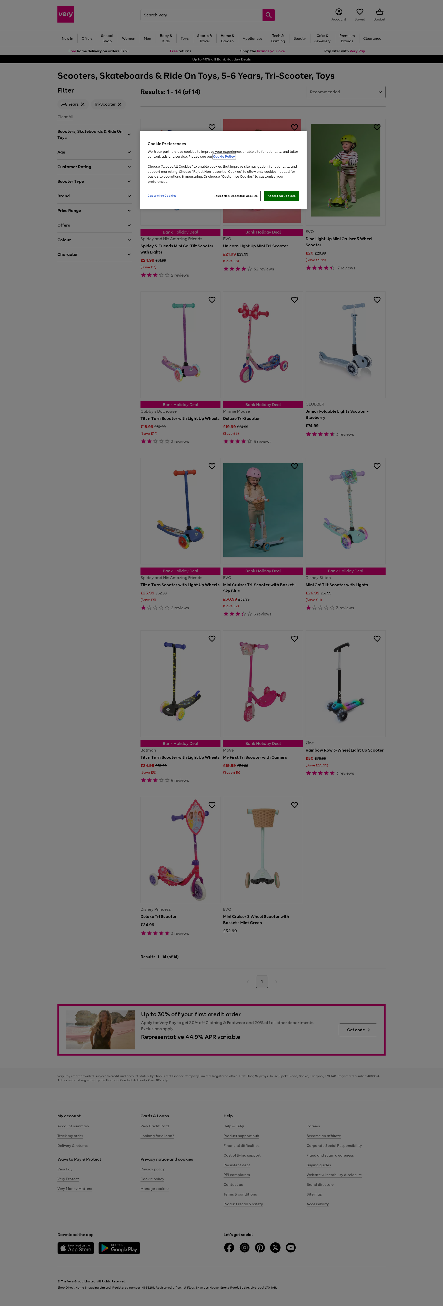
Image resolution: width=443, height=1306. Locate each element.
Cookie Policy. (224, 156)
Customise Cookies (162, 196)
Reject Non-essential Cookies (236, 196)
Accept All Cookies (282, 196)
